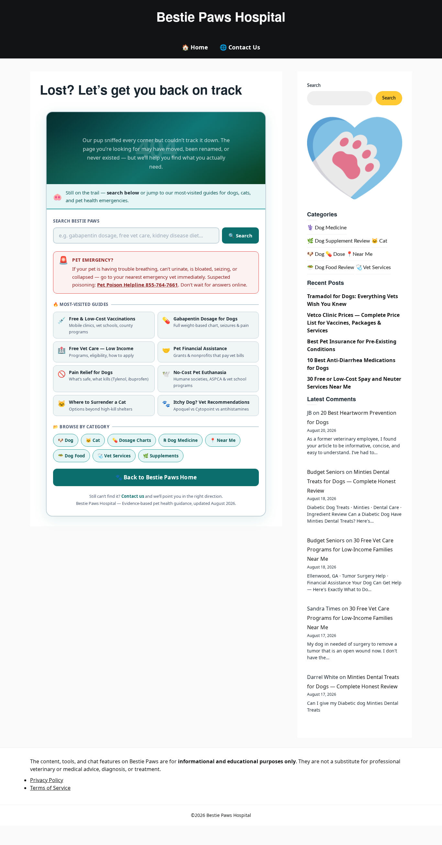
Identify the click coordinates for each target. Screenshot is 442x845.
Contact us (132, 496)
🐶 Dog (65, 440)
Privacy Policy (46, 780)
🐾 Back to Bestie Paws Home (156, 477)
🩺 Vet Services (114, 456)
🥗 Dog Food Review (330, 267)
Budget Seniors (326, 471)
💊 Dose (335, 254)
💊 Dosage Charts (131, 440)
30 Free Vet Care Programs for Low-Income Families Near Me (350, 550)
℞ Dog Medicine (180, 440)
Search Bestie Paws (76, 221)
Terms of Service (50, 787)
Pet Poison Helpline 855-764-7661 (137, 284)
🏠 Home (195, 47)
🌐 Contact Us (240, 47)
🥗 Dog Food (71, 456)
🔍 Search (240, 235)
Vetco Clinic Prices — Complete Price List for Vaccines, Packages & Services (353, 322)
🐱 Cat (93, 440)
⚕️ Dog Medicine (327, 227)
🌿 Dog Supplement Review (338, 241)
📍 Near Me (223, 440)
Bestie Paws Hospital (220, 16)
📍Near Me (359, 254)
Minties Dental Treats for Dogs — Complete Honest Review (351, 481)
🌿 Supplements (161, 456)
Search (314, 85)
